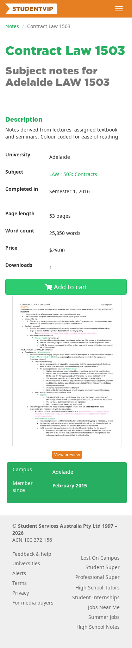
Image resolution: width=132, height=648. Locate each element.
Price (11, 247)
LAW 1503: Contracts (73, 174)
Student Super (103, 567)
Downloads (18, 265)
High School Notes (98, 626)
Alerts (19, 573)
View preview (67, 455)
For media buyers (33, 602)
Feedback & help (31, 554)
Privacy (20, 592)
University (17, 154)
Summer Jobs (104, 617)
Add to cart (69, 287)
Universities (26, 563)
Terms (19, 583)
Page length (19, 213)
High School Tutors (97, 587)
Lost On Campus (100, 557)
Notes (12, 26)
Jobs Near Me (104, 607)
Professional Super (97, 577)
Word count (19, 230)
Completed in (21, 188)
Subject (14, 171)
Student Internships (96, 597)
